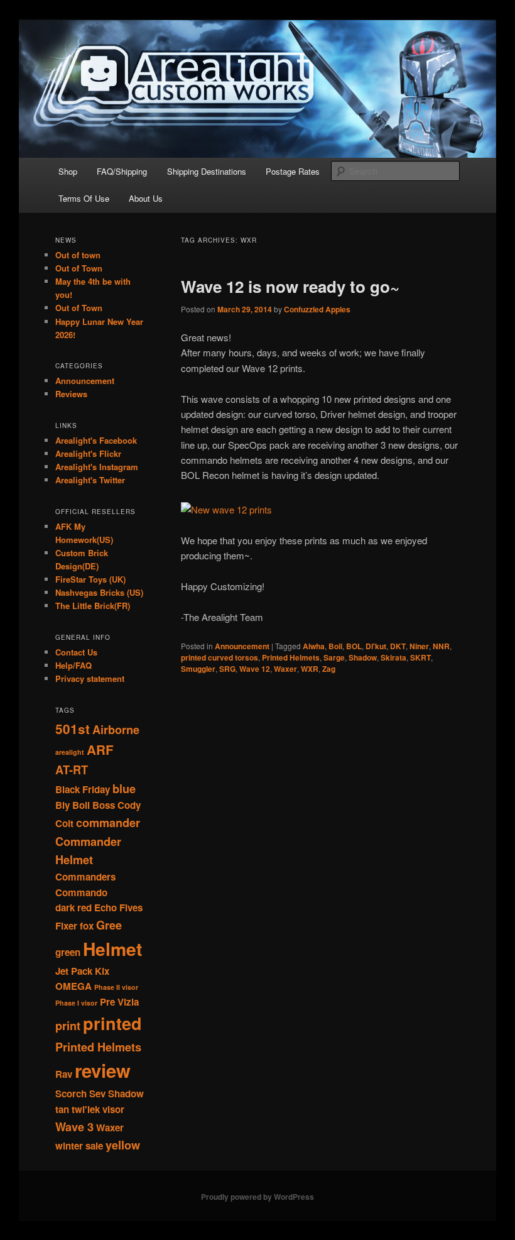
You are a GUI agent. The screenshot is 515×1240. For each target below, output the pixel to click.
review (103, 1070)
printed (112, 1023)
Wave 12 (254, 668)
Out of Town (78, 268)
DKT (398, 646)
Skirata (393, 657)
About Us (146, 198)
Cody (129, 805)
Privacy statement (89, 678)
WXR (309, 668)
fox (87, 926)
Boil (335, 646)
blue (124, 788)
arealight (69, 752)
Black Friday (82, 789)
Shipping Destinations (206, 171)
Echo (105, 907)
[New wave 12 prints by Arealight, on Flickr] (226, 509)
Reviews (71, 394)
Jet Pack (73, 971)
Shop (67, 171)
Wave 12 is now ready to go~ (290, 286)
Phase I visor (76, 1002)
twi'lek (86, 1109)
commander (108, 822)
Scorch (71, 1093)
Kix (102, 971)
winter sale (79, 1146)
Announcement (242, 646)
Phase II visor (116, 987)
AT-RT (71, 769)
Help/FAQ (73, 665)
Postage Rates (293, 171)
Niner (419, 646)
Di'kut (376, 646)
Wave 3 (74, 1126)
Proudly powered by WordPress (257, 1196)
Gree (109, 924)
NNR (441, 646)
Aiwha (314, 646)
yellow (123, 1144)
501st (72, 729)
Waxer (285, 668)
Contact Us (76, 652)
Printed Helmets (291, 657)
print (67, 1025)
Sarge (334, 657)
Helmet (112, 949)
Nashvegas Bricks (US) (99, 592)
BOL (354, 646)
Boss (103, 805)
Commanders (85, 877)
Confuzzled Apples (317, 309)
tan (62, 1109)
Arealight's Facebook (96, 440)
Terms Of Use (83, 198)
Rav (63, 1074)
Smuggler (198, 668)
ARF (100, 749)
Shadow (363, 657)
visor (113, 1109)
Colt (64, 823)
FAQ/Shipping (122, 171)
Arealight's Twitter (90, 480)
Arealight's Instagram (96, 467)
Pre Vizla (119, 1002)
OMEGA (73, 986)
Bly (62, 805)
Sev (97, 1093)
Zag (328, 668)
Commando (81, 892)
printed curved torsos (219, 657)
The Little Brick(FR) (92, 606)
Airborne (115, 729)
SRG (227, 668)
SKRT (420, 657)
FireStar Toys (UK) (90, 579)
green (67, 952)
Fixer (66, 926)
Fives (131, 907)
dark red (73, 907)
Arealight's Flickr (88, 453)
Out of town (77, 255)
